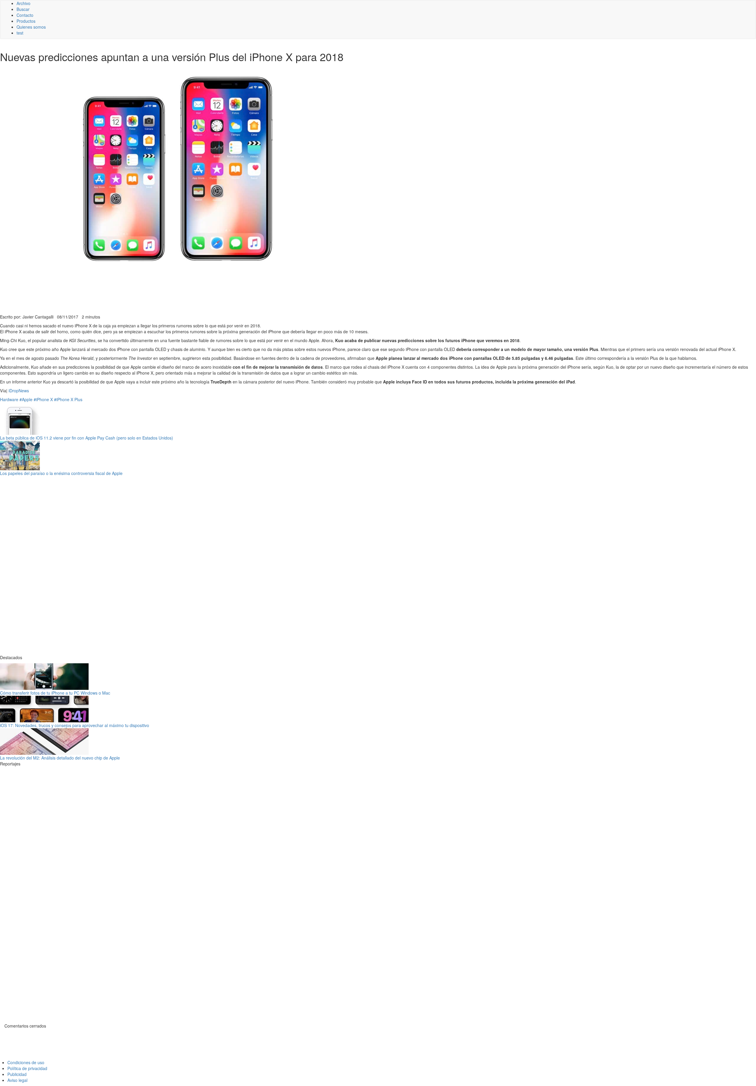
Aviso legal (17, 1080)
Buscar (23, 9)
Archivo (23, 3)
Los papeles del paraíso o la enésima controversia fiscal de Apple (61, 473)
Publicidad (17, 1074)
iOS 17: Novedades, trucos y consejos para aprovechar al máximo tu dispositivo (74, 725)
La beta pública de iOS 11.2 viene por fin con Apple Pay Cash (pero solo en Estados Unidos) (86, 438)
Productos (26, 21)
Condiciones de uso (25, 1062)
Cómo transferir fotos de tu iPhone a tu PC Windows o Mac (55, 693)
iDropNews (19, 390)
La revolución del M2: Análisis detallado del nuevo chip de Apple (60, 758)
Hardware (9, 399)
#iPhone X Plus (68, 399)
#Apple (25, 399)
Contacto (25, 15)
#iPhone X (43, 399)
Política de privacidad (27, 1068)
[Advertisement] (144, 299)
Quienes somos (31, 27)
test (20, 33)
